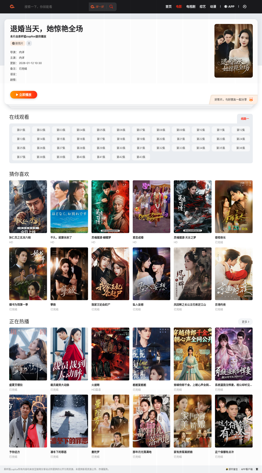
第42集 (121, 156)
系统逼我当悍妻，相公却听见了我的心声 (234, 384)
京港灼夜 (220, 304)
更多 (244, 321)
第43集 (141, 156)
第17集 (101, 138)
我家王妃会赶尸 (100, 304)
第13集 (21, 138)
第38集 (41, 156)
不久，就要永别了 (61, 237)
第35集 (220, 147)
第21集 (181, 138)
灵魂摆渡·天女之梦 (185, 237)
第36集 (240, 147)
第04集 (81, 129)
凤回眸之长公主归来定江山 (190, 304)
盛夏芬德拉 (16, 384)
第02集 (41, 129)
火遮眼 (95, 384)
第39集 (61, 156)
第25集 (21, 147)
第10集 (201, 129)
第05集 (101, 129)
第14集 (41, 138)
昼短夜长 (220, 237)
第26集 (41, 147)
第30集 (121, 147)
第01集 (21, 129)
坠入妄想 (138, 304)
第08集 (161, 129)
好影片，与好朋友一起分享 (231, 99)
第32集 (161, 147)
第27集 (61, 147)
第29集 (101, 147)
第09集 (180, 129)
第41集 (101, 156)
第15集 (61, 138)
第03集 (61, 129)
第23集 (221, 138)
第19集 (141, 138)
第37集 (21, 156)
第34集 (200, 147)
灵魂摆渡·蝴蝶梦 (101, 237)
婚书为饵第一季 (18, 304)
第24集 (240, 138)
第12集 (241, 129)
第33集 (180, 147)
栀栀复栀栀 (139, 384)
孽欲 (53, 304)
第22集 (201, 138)
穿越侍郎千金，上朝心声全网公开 (193, 384)
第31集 (141, 147)
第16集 (81, 138)
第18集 (121, 138)
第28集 (81, 147)
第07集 (141, 129)
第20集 (161, 138)
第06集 (121, 129)
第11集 (221, 129)
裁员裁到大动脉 (59, 384)
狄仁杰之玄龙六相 (20, 237)
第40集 (81, 156)
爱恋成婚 (138, 237)
